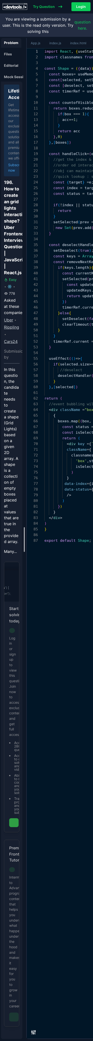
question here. (82, 25)
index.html (78, 43)
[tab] (11, 42)
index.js (55, 43)
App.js (35, 43)
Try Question (44, 6)
